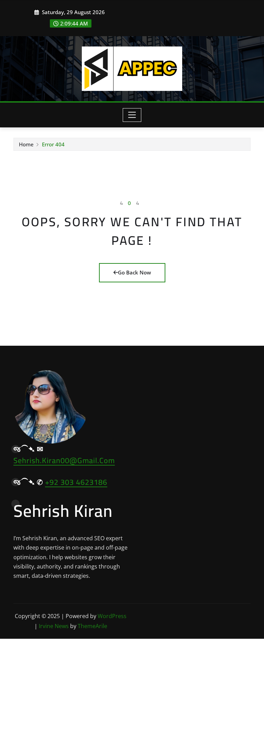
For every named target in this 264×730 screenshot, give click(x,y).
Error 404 (53, 144)
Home (26, 144)
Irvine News (54, 626)
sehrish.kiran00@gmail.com (64, 460)
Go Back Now (134, 272)
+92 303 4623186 (76, 482)
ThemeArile (92, 626)
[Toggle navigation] (132, 115)
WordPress (112, 616)
